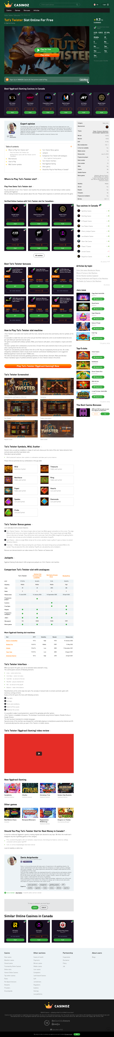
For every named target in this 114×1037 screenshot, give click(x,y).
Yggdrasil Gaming (9, 797)
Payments (37, 960)
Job (64, 966)
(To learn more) (68, 1034)
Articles (36, 10)
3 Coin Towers (95, 351)
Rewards (7, 985)
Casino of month (38, 957)
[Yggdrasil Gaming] (107, 127)
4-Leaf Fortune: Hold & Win (99, 391)
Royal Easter (95, 303)
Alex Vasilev (19, 892)
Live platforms (38, 994)
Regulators (37, 985)
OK (77, 1034)
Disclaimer (66, 960)
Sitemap (36, 991)
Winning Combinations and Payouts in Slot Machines (92, 278)
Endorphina (94, 353)
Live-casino (37, 969)
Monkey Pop (9, 644)
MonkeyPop (66, 576)
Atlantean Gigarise (11, 655)
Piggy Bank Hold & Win (98, 293)
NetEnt (93, 334)
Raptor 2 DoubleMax (11, 640)
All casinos (39, 255)
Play (12, 112)
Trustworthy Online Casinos (12, 966)
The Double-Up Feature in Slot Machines (88, 281)
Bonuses (27, 10)
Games (17, 10)
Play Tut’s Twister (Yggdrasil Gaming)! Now (38, 366)
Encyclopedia (8, 991)
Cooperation (66, 957)
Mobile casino (38, 966)
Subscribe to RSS (57, 1029)
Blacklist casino (9, 960)
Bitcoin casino (38, 963)
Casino (8, 10)
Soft (35, 979)
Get (15, 286)
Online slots (7, 969)
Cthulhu (8, 648)
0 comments (97, 22)
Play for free (99, 299)
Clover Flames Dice (97, 371)
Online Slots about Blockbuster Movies (88, 270)
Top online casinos (9, 975)
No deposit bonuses (10, 982)
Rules (6, 979)
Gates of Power (96, 323)
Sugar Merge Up (96, 313)
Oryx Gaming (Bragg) (63, 822)
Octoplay (6, 822)
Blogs (94, 957)
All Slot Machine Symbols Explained (87, 276)
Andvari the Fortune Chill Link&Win (37, 575)
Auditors (36, 988)
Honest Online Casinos (11, 972)
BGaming (94, 295)
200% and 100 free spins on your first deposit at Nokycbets (100, 409)
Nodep (7, 276)
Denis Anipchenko (13, 136)
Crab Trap (94, 332)
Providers (7, 988)
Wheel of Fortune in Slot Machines (86, 273)
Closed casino (8, 963)
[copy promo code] (15, 109)
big (30, 276)
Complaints (37, 972)
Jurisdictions (37, 982)
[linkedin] (21, 862)
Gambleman (95, 361)
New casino (7, 957)
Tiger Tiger (9, 652)
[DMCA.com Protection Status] (56, 1025)
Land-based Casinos (40, 975)
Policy (65, 963)
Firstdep (55, 276)
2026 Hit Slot (95, 381)
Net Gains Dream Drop (52, 575)
